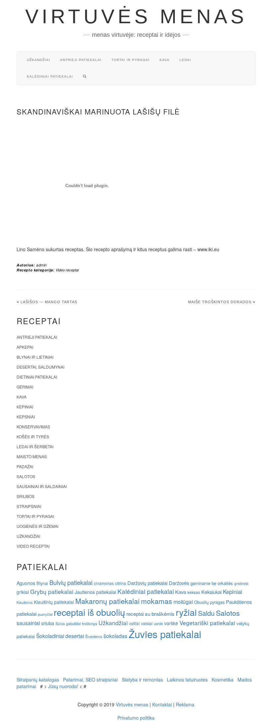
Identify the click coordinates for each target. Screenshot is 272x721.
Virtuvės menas (136, 16)
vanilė (158, 623)
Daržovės (179, 582)
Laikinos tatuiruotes (187, 679)
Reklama (185, 704)
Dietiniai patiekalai (37, 377)
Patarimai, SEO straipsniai (90, 679)
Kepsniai (26, 416)
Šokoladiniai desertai (60, 635)
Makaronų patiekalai (107, 601)
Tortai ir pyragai (130, 60)
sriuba (47, 623)
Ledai (185, 60)
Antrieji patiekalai (81, 60)
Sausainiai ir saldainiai (42, 486)
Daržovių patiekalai (147, 582)
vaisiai (147, 623)
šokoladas (115, 635)
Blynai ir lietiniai (35, 357)
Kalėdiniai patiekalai (50, 76)
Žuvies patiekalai (165, 634)
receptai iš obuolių (89, 612)
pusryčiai (45, 614)
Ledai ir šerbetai (35, 446)
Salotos (26, 476)
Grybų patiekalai (51, 591)
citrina (120, 583)
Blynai (42, 583)
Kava (165, 60)
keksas (193, 592)
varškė (171, 623)
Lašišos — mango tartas (49, 302)
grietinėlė (241, 583)
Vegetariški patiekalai (207, 622)
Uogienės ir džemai (37, 526)
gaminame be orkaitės (211, 583)
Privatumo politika (136, 717)
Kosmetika (223, 679)
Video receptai (67, 269)
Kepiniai (25, 406)
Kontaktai (162, 704)
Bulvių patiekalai (71, 582)
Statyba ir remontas (142, 679)
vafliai (134, 623)
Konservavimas (33, 426)
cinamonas (104, 583)
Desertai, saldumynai (40, 367)
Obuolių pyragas (209, 602)
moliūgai (183, 601)
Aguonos (26, 583)
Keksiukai (211, 591)
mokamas (156, 601)
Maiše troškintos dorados (219, 302)
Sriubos (25, 496)
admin (41, 264)
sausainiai (28, 622)
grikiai (23, 592)
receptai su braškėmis (150, 613)
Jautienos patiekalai (95, 592)
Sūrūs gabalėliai (68, 623)
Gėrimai (25, 387)
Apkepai (25, 347)
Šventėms (93, 636)
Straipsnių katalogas (38, 679)
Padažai (25, 466)
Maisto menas (32, 456)
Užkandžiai (38, 60)
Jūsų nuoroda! (63, 686)
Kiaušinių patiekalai (54, 602)
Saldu (206, 613)
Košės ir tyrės (33, 436)
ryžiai (186, 612)
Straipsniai (29, 506)
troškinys (89, 623)
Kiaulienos (25, 602)
